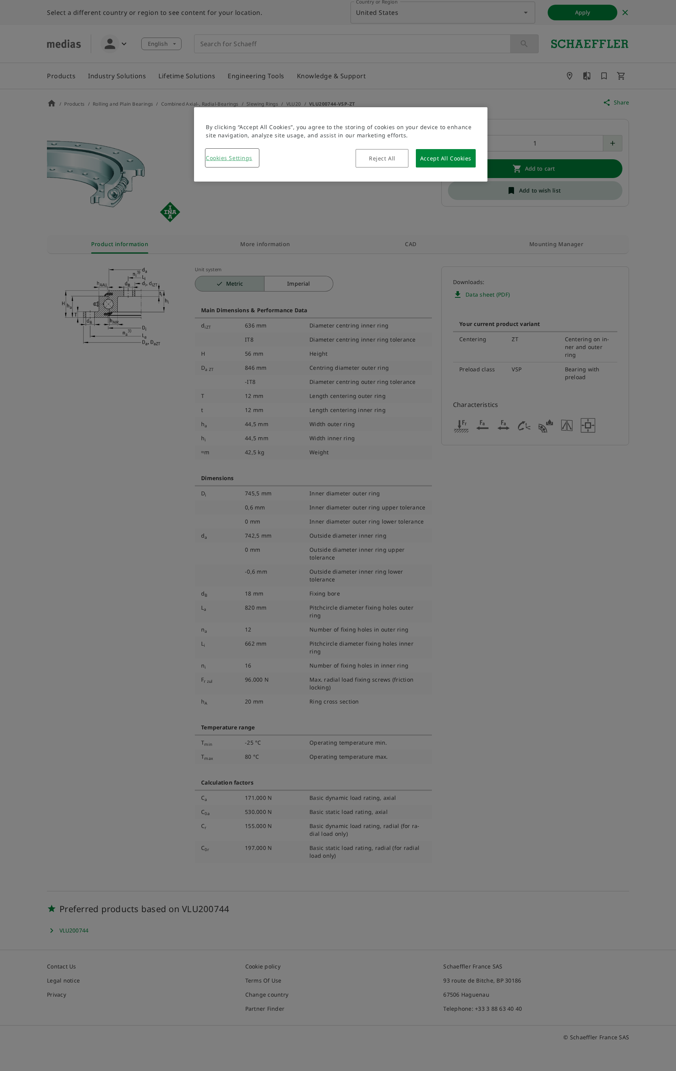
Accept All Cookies (445, 158)
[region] (340, 144)
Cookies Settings (229, 158)
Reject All (382, 158)
